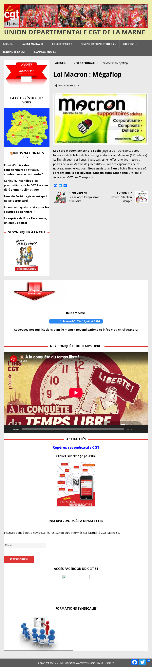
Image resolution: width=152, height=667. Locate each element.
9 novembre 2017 (68, 85)
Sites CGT (129, 44)
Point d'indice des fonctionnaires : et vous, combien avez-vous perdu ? (23, 169)
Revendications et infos (97, 44)
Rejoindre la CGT (14, 52)
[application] (76, 392)
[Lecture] (9, 429)
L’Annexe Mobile (45, 52)
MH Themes (107, 663)
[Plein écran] (143, 429)
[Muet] (137, 429)
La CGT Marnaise (32, 44)
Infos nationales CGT (28, 155)
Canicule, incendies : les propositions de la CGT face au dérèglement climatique (26, 185)
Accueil (8, 44)
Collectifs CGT (62, 44)
